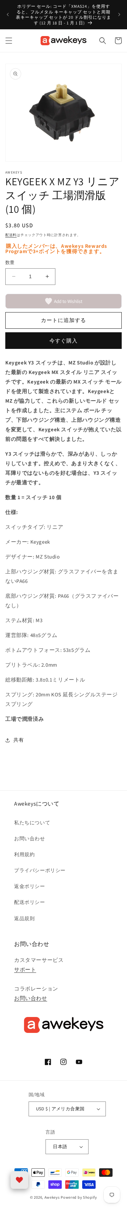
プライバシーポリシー (40, 870)
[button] (9, 40)
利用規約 (24, 854)
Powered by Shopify (79, 1197)
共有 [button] (18, 740)
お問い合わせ (29, 838)
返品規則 (24, 918)
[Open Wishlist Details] (19, 1180)
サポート (25, 969)
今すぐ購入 (63, 340)
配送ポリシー (29, 902)
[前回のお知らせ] (8, 14)
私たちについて (32, 822)
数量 (10, 262)
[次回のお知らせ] (119, 14)
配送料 (11, 235)
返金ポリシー (29, 886)
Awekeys (52, 1197)
